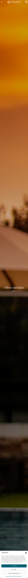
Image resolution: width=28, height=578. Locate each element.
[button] (26, 553)
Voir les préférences (14, 573)
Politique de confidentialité (17, 576)
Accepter (14, 566)
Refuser (14, 569)
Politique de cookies (9, 576)
